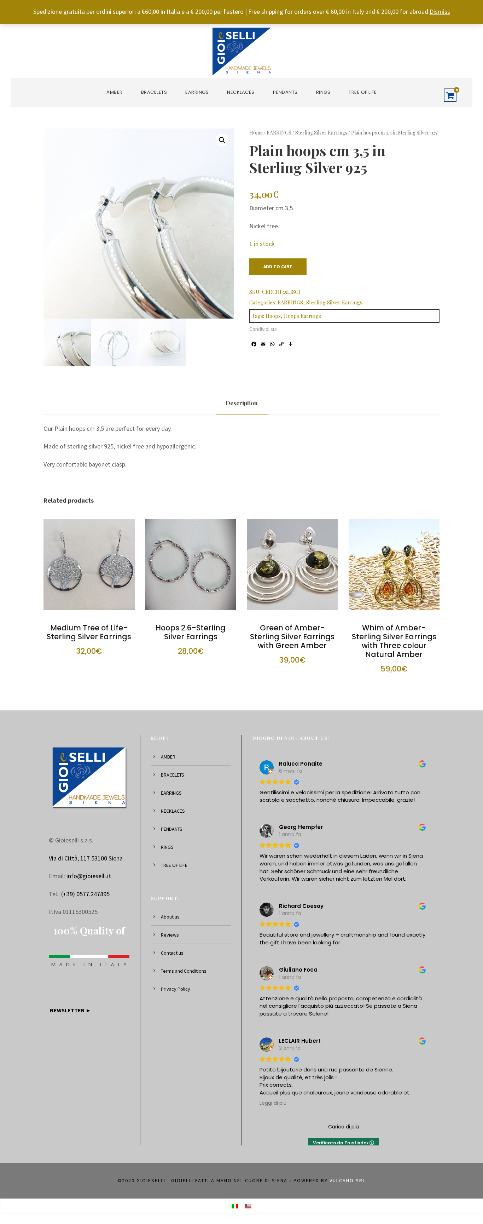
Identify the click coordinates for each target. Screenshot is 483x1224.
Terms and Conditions (183, 971)
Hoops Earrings (302, 315)
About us (170, 917)
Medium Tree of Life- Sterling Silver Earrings (89, 632)
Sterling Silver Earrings (321, 132)
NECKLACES (241, 92)
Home (256, 132)
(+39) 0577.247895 (85, 894)
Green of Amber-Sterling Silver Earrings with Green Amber (292, 637)
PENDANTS (285, 92)
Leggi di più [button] (273, 1103)
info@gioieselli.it (88, 876)
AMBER (114, 92)
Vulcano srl (348, 1180)
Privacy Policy (175, 989)
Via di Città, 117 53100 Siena (86, 858)
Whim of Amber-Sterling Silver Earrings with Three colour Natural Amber (394, 641)
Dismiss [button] (440, 11)
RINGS (323, 92)
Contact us (172, 953)
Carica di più (343, 1126)
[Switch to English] (248, 1206)
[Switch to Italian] (235, 1206)
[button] (222, 140)
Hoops (273, 315)
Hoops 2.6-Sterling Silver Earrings (191, 632)
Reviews (170, 935)
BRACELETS (154, 92)
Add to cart (277, 267)
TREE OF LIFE (363, 92)
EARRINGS (197, 92)
